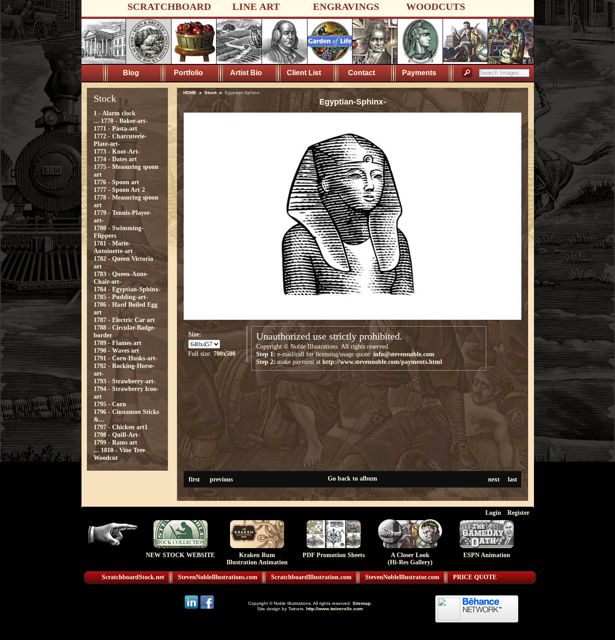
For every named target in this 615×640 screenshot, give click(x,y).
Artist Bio (246, 73)
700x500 (224, 353)
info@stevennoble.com (403, 354)
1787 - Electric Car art (124, 319)
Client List (304, 73)
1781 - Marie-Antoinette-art (113, 247)
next (494, 479)
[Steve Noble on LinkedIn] (192, 608)
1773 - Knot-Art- (117, 151)
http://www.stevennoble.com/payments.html (382, 361)
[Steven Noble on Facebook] (207, 608)
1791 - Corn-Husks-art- (126, 358)
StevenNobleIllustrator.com (402, 577)
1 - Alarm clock (115, 113)
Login (493, 512)
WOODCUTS (435, 6)
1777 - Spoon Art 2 (119, 189)
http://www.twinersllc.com (334, 608)
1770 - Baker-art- (124, 120)
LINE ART (256, 6)
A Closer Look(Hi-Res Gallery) (410, 559)
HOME (190, 92)
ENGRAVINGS (346, 6)
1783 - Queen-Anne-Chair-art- (121, 277)
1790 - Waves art (116, 350)
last (512, 479)
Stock (210, 92)
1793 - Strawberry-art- (125, 381)
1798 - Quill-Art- (117, 434)
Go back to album (352, 478)
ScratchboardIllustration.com (311, 577)
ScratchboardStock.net (133, 577)
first (194, 479)
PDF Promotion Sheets (334, 555)
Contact (361, 73)
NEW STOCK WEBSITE (180, 555)
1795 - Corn (110, 404)
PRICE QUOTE (475, 577)
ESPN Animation (486, 555)
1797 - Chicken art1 (121, 427)
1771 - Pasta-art (115, 128)
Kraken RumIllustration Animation (257, 559)
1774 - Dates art (115, 159)
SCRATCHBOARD (169, 6)
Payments (419, 73)
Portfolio (188, 73)
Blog (131, 73)
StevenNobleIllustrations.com (218, 577)
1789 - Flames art (117, 342)
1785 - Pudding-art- (121, 296)
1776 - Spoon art (116, 182)
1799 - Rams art (115, 442)
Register (518, 512)
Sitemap (362, 603)
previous (221, 479)
